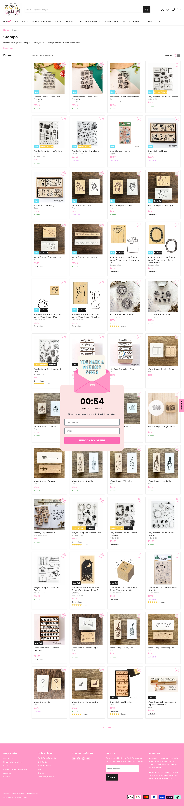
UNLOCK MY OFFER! (92, 440)
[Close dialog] (122, 353)
